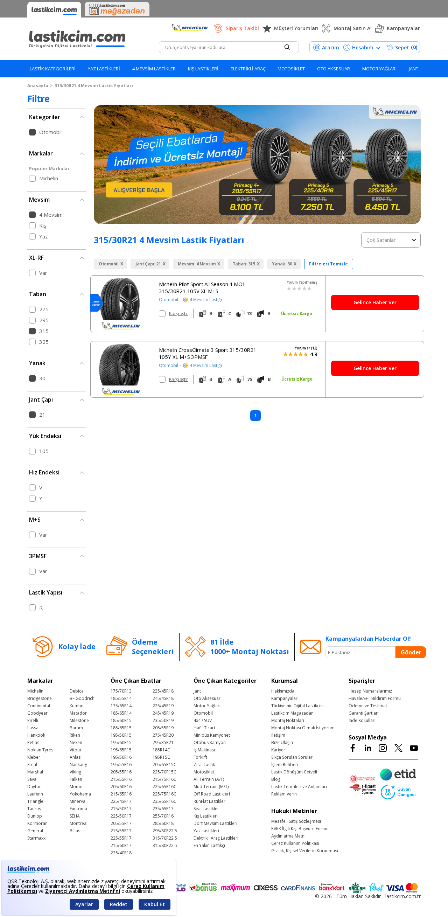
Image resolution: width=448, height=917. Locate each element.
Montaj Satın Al (353, 28)
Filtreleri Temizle (328, 264)
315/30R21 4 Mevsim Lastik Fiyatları (94, 86)
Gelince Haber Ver (375, 302)
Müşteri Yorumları (296, 28)
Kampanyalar (403, 28)
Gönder (411, 652)
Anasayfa (37, 86)
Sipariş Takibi (242, 28)
